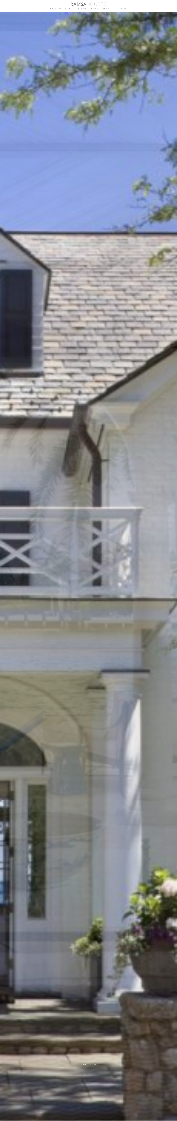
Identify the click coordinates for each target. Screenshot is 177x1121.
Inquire (107, 9)
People (69, 9)
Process (82, 9)
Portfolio (55, 9)
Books (94, 9)
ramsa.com (121, 9)
